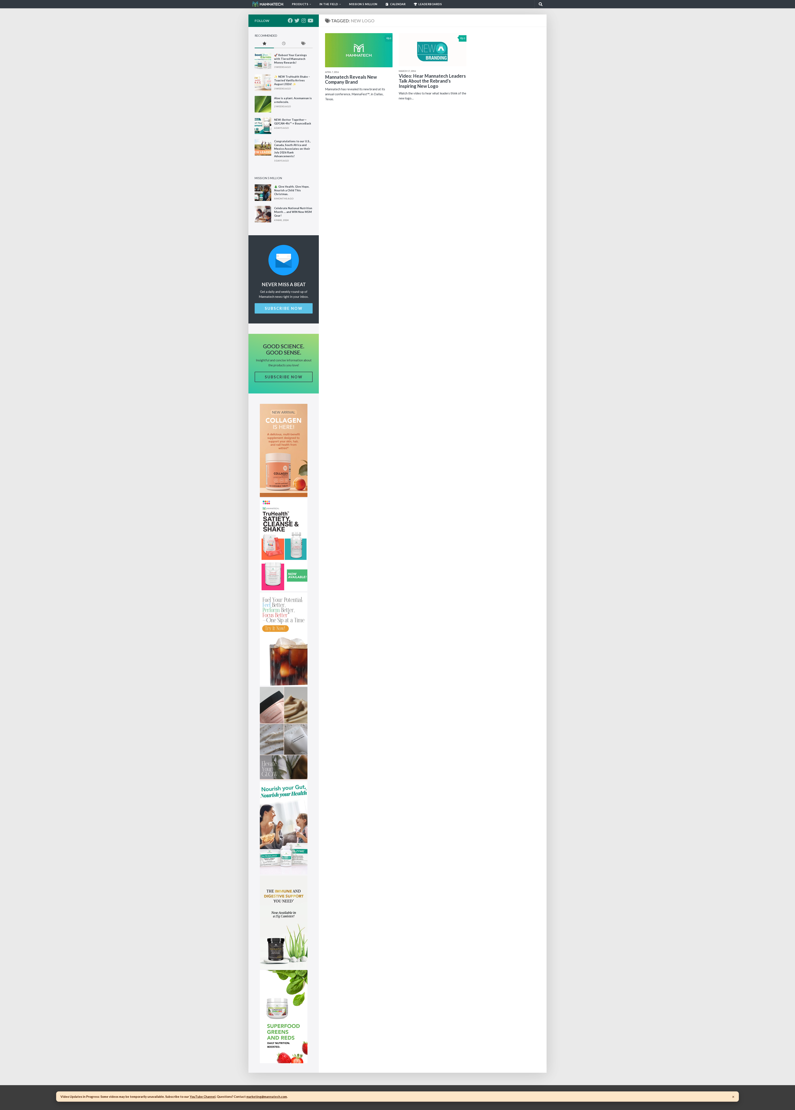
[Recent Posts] (283, 43)
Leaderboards (430, 4)
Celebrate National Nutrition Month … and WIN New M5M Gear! (293, 211)
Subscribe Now (284, 308)
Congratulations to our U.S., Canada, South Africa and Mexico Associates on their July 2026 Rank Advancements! (292, 149)
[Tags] (303, 43)
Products (300, 4)
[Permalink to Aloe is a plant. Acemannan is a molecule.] (263, 104)
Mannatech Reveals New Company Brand (351, 79)
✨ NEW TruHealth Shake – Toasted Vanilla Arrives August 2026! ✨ (292, 80)
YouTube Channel (203, 1096)
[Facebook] (290, 20)
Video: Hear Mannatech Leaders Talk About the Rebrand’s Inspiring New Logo (432, 81)
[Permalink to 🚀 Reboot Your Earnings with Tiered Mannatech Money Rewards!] (263, 61)
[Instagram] (303, 20)
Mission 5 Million (363, 4)
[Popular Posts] (264, 43)
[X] (296, 20)
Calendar (397, 4)
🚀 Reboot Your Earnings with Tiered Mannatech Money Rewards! (290, 58)
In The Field (328, 4)
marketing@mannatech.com (266, 1096)
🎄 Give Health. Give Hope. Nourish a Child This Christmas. (291, 190)
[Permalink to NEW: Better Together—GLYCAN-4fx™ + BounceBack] (263, 125)
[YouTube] (310, 20)
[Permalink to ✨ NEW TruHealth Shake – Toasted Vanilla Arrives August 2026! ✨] (263, 82)
